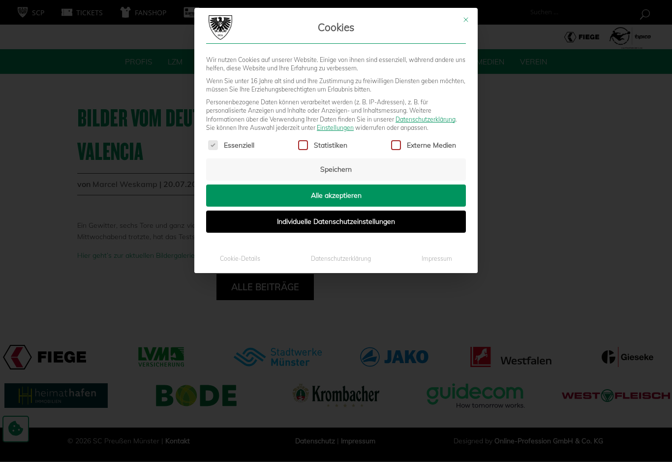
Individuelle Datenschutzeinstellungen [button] (336, 221)
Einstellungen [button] (335, 127)
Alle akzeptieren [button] (336, 195)
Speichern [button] (336, 169)
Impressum (437, 258)
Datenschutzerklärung (426, 119)
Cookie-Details (240, 258)
